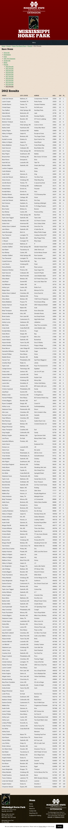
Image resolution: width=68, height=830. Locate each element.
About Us (32, 808)
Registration (7, 54)
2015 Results (9, 80)
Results (30, 46)
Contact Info (32, 811)
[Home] (34, 22)
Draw (5, 56)
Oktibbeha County (59, 817)
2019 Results (9, 72)
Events (9, 46)
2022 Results (9, 66)
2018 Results (9, 74)
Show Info (7, 52)
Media (5, 62)
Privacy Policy (42, 826)
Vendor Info (7, 60)
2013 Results (9, 84)
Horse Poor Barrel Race (19, 46)
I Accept (59, 826)
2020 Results (9, 70)
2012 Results (9, 86)
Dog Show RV (33, 813)
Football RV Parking (35, 815)
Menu (34, 42)
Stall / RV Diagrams (9, 58)
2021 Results (9, 68)
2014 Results (9, 82)
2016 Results (9, 78)
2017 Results (9, 76)
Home (3, 46)
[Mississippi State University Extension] (34, 8)
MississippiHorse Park (34, 34)
